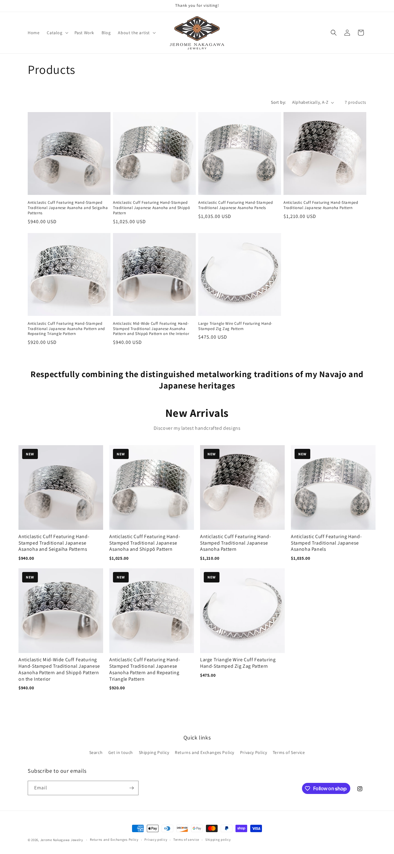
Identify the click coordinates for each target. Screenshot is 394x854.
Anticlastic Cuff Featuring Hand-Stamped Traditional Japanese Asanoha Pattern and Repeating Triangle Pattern (66, 328)
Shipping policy (218, 839)
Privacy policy (155, 839)
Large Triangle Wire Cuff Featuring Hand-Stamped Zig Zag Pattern (235, 326)
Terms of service (186, 839)
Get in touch (120, 752)
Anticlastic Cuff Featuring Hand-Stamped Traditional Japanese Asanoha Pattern (320, 205)
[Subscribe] (131, 788)
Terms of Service (289, 752)
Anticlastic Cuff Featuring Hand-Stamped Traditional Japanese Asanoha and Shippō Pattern (151, 208)
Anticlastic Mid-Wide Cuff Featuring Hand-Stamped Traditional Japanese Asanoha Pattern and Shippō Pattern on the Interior (151, 328)
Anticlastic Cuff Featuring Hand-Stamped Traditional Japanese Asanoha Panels (235, 205)
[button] (56, 32)
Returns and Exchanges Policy (204, 752)
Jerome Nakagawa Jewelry (61, 840)
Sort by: (278, 102)
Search (96, 752)
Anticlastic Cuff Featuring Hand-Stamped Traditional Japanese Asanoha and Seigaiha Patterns (68, 208)
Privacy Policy (253, 752)
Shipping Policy (154, 752)
